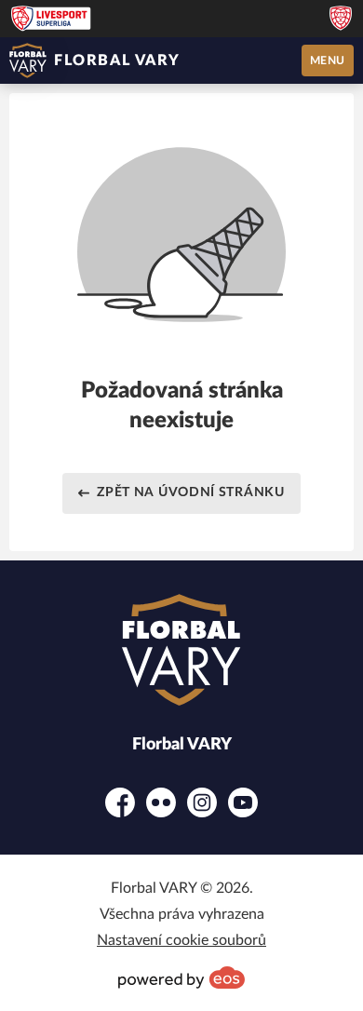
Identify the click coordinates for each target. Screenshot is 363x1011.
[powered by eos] (181, 977)
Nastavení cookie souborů (181, 940)
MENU (327, 60)
